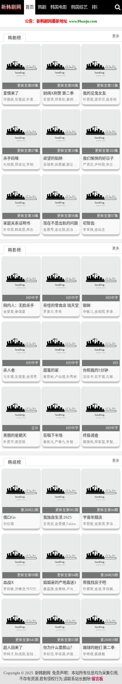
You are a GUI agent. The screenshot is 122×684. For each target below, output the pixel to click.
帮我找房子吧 (94, 582)
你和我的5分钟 (95, 370)
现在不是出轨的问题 (60, 223)
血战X (8, 582)
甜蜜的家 (51, 370)
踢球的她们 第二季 (99, 647)
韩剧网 (11, 6)
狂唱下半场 (52, 435)
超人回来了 (13, 647)
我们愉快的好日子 (98, 158)
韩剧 (42, 7)
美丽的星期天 (14, 435)
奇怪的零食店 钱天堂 (61, 305)
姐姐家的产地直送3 (59, 582)
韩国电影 (58, 7)
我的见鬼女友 (94, 93)
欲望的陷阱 (52, 158)
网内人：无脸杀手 (18, 305)
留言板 (97, 679)
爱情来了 (11, 93)
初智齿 (88, 223)
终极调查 (90, 435)
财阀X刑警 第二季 (58, 93)
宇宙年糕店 (92, 517)
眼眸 (87, 305)
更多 (115, 36)
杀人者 (9, 370)
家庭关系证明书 (16, 223)
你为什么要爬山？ (58, 647)
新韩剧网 (42, 673)
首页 (29, 7)
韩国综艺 (79, 7)
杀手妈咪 (11, 158)
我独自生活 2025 (57, 517)
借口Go (9, 517)
